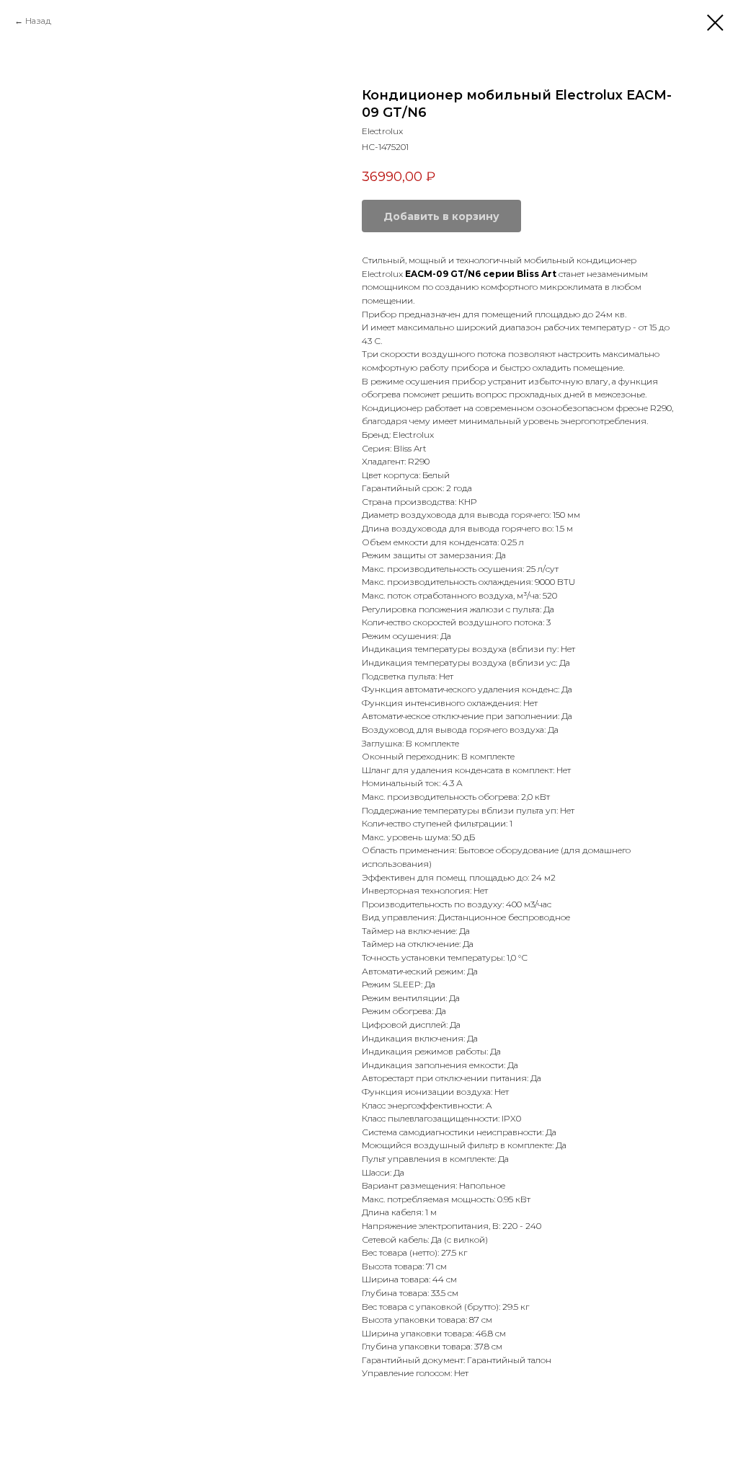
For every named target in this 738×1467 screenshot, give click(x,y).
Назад (38, 20)
